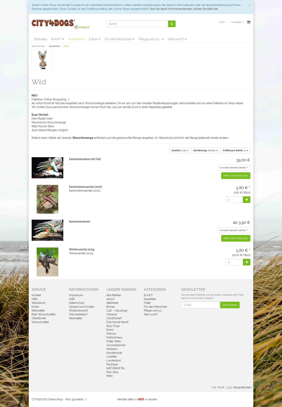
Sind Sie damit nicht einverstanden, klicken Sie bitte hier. (184, 8)
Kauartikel (75, 39)
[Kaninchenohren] (47, 230)
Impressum (76, 295)
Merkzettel (38, 310)
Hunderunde (114, 352)
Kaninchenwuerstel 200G (85, 186)
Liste (179, 150)
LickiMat (111, 356)
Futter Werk (113, 341)
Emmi (110, 329)
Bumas (110, 306)
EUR (221, 22)
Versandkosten (242, 387)
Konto (35, 306)
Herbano (111, 349)
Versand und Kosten (81, 306)
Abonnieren (230, 304)
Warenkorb (38, 302)
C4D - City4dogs (116, 310)
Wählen (204, 150)
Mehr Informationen (236, 175)
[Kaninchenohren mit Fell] (47, 167)
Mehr (109, 375)
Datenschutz (76, 302)
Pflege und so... (150, 39)
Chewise (111, 314)
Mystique (112, 364)
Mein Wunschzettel (43, 314)
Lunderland (113, 360)
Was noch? (176, 39)
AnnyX (110, 299)
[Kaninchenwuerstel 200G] (47, 199)
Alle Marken (113, 295)
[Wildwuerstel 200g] (47, 262)
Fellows (111, 333)
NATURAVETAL (115, 368)
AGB (72, 299)
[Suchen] (172, 24)
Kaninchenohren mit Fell (85, 159)
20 (235, 150)
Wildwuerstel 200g (81, 249)
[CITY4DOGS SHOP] (60, 24)
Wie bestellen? (78, 314)
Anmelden (236, 22)
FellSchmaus (114, 337)
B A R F (56, 39)
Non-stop (112, 372)
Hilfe (34, 299)
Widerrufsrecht (78, 310)
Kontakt (36, 295)
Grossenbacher (116, 345)
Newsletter (75, 318)
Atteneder (112, 302)
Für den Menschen (118, 39)
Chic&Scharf (114, 318)
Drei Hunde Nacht (117, 322)
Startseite (40, 39)
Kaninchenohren (79, 221)
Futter (93, 39)
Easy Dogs (113, 325)
